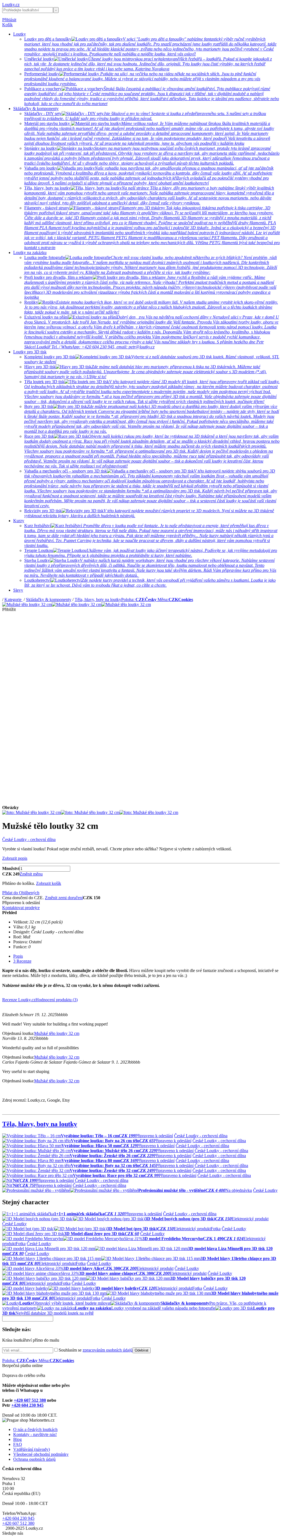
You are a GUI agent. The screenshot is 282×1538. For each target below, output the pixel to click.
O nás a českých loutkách (35, 1429)
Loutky (19, 34)
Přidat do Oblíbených (20, 892)
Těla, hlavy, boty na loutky (98, 599)
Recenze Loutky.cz (19, 999)
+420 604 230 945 (27, 1405)
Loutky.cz (11, 4)
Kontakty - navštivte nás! (35, 1434)
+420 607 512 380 (30, 1400)
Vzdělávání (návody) (31, 1449)
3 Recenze (22, 961)
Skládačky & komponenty (36, 108)
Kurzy (18, 520)
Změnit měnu (31, 874)
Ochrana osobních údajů (34, 1459)
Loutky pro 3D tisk (30, 351)
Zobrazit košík (48, 883)
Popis (18, 956)
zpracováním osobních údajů (107, 1350)
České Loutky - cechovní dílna (29, 839)
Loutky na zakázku (30, 252)
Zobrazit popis (14, 858)
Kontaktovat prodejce (21, 907)
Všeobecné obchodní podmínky (41, 1454)
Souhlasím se (95, 1350)
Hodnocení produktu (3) (57, 999)
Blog (17, 1439)
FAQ (17, 1444)
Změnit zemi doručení (64, 897)
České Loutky (265, 1190)
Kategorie (13, 599)
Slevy (18, 590)
